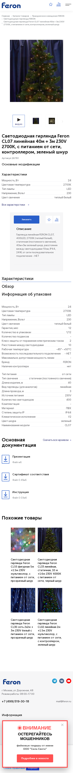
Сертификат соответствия (30, 474)
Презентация (21, 456)
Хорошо (32, 767)
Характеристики (17, 279)
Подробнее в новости (35, 758)
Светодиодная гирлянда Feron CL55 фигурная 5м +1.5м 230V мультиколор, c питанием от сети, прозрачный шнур (23, 570)
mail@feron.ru (63, 701)
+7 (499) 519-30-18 (15, 701)
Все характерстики (13, 204)
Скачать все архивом (56, 440)
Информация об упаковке (26, 294)
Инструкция (20, 492)
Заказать (27, 219)
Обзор (8, 286)
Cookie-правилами (14, 768)
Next (62, 121)
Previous (10, 121)
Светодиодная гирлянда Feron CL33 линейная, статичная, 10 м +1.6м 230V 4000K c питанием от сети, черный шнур (49, 570)
